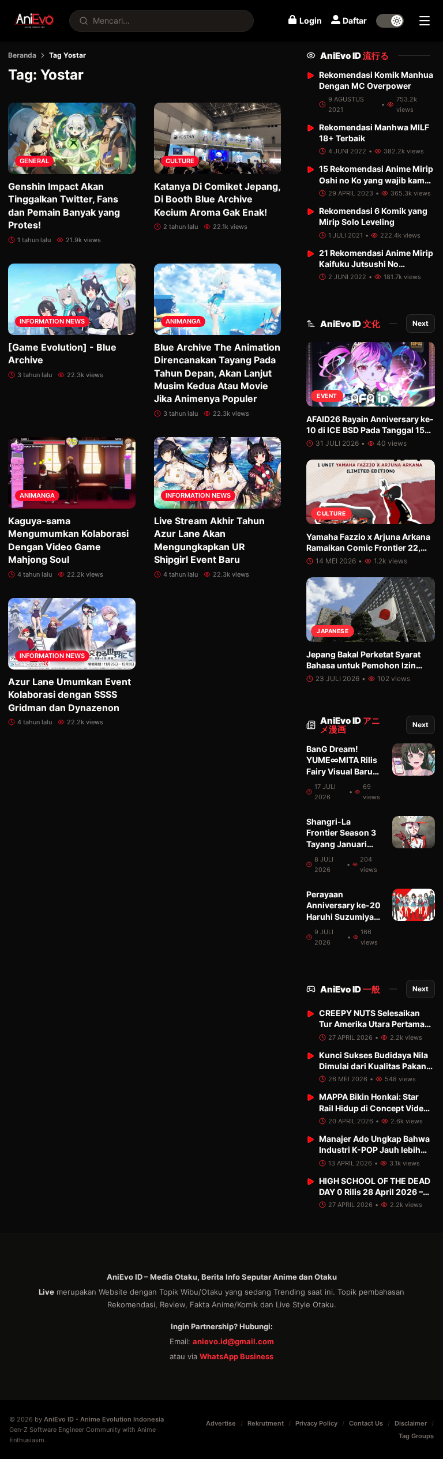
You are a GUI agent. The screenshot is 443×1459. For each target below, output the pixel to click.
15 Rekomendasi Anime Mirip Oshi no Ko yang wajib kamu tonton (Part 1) (376, 180)
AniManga (183, 321)
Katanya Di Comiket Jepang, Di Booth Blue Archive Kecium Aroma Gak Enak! (217, 199)
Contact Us (366, 1423)
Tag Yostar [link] (67, 55)
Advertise (221, 1423)
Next (420, 323)
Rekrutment (265, 1423)
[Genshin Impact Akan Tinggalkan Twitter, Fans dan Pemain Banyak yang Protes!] (72, 138)
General (34, 161)
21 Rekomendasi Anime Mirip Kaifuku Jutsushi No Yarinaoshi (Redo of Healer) (376, 264)
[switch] (390, 21)
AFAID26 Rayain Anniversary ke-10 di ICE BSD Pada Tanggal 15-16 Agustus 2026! (370, 430)
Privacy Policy (316, 1423)
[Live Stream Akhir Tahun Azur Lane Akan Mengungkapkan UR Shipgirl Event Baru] (217, 473)
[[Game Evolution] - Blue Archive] (72, 299)
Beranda (22, 55)
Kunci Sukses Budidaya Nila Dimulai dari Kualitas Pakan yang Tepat (373, 1066)
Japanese (332, 630)
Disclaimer (411, 1423)
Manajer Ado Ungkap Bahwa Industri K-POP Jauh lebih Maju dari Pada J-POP (374, 1150)
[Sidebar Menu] (424, 20)
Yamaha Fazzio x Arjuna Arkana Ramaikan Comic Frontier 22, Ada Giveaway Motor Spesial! (368, 548)
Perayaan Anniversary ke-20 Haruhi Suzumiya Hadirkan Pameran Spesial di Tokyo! (343, 916)
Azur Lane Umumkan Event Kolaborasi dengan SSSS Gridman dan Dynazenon (69, 694)
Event (327, 395)
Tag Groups (416, 1436)
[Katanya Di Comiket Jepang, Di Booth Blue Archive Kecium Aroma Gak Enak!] (217, 138)
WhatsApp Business (236, 1356)
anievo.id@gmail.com (233, 1341)
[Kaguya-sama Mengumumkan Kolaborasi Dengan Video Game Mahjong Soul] (72, 473)
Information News (52, 321)
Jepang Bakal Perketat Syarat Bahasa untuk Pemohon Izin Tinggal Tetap (363, 665)
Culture (180, 161)
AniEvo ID (354, 55)
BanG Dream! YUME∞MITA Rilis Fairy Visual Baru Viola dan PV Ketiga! (341, 771)
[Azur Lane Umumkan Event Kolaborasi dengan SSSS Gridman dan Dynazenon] (72, 634)
